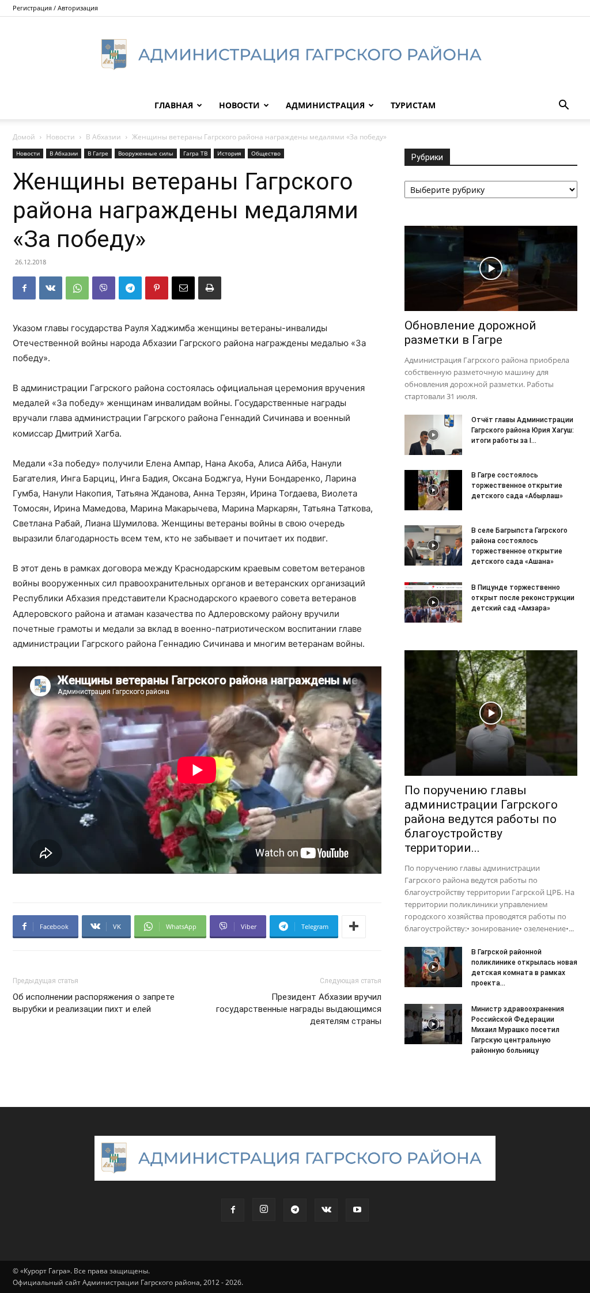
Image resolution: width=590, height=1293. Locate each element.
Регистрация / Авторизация (55, 7)
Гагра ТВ (195, 153)
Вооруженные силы (145, 153)
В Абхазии (103, 137)
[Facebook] (24, 287)
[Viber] (103, 287)
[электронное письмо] (183, 287)
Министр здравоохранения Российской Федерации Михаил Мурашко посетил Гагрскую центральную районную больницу (517, 1030)
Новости (239, 105)
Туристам (413, 105)
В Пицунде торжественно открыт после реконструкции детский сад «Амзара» (522, 597)
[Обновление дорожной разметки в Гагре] (490, 268)
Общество (266, 153)
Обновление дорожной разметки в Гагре (470, 332)
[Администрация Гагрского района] (295, 54)
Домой (24, 137)
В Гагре (98, 153)
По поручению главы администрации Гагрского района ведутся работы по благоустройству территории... (481, 819)
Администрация (325, 105)
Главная (173, 105)
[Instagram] (263, 1209)
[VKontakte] (326, 1210)
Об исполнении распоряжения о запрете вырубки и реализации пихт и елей (94, 1003)
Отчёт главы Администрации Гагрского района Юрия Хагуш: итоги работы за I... (522, 430)
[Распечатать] (209, 287)
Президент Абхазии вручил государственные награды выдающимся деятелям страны (298, 1009)
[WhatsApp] (77, 287)
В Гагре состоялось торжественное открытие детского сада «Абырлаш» (517, 485)
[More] (354, 926)
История (229, 153)
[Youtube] (357, 1210)
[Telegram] (130, 287)
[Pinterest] (156, 287)
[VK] (50, 287)
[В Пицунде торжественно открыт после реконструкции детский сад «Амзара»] (433, 602)
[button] (563, 106)
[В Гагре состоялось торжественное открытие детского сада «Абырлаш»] (433, 490)
